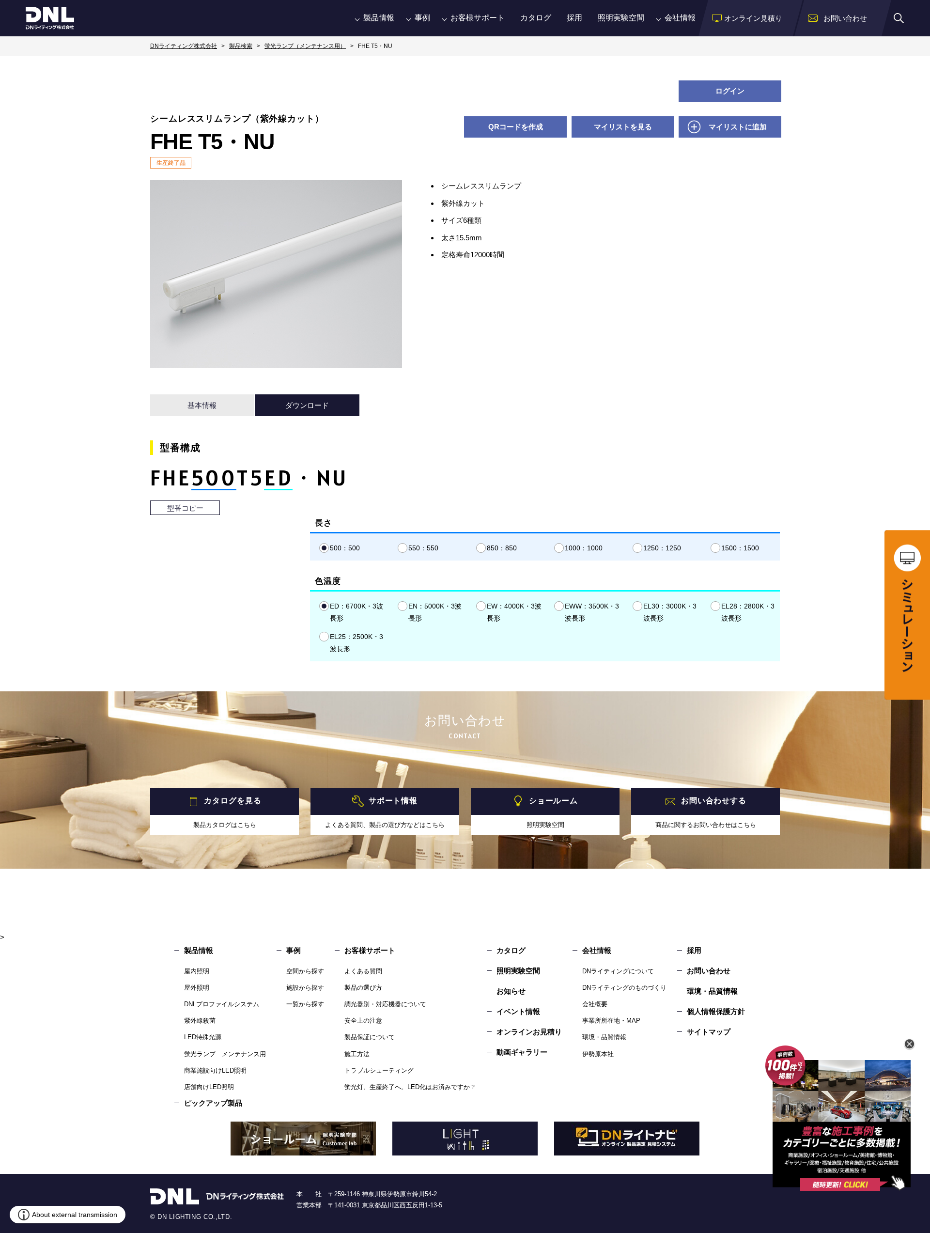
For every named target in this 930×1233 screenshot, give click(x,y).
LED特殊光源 (202, 1037)
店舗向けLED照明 (209, 1087)
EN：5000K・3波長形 (435, 612)
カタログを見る (232, 801)
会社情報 (680, 18)
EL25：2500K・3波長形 (356, 643)
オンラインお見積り (529, 1032)
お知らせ (511, 991)
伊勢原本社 (598, 1054)
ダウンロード (307, 405)
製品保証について (369, 1037)
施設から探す (305, 987)
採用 (574, 18)
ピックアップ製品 (213, 1103)
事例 (422, 18)
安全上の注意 (363, 1020)
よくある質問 (363, 971)
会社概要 (594, 1004)
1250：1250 (662, 548)
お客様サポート (477, 18)
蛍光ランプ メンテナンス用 (225, 1054)
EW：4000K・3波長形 (514, 612)
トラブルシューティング (379, 1070)
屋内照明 (196, 971)
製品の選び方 (363, 987)
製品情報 (378, 18)
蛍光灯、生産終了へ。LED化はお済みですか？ (410, 1087)
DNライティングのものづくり (624, 987)
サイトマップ (708, 1032)
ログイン (729, 91)
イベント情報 (518, 1011)
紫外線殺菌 (200, 1020)
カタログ (535, 18)
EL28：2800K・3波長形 (748, 612)
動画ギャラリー (521, 1052)
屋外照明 (196, 987)
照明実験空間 (621, 18)
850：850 (502, 548)
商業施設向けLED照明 (215, 1070)
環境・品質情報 (604, 1037)
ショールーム (553, 801)
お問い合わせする (713, 801)
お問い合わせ (708, 971)
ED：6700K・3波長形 (356, 612)
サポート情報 (393, 801)
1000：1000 (584, 548)
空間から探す (305, 971)
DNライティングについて (618, 971)
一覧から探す (305, 1004)
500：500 (345, 548)
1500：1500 (740, 548)
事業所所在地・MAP (611, 1020)
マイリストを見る (623, 127)
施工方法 (357, 1054)
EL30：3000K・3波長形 (670, 612)
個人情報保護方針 (716, 1011)
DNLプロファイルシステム (221, 1004)
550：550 (423, 548)
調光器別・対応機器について (385, 1004)
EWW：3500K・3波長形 (592, 612)
